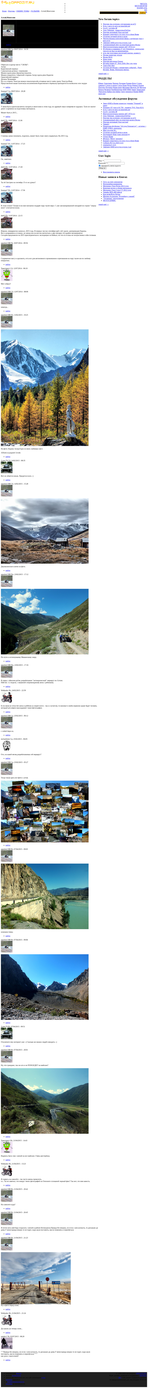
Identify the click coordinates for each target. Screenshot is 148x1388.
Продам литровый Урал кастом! (115, 32)
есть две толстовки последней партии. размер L (122, 53)
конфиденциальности (15, 1382)
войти (8, 45)
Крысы (101, 90)
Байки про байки (113, 92)
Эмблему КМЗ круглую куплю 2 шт (117, 43)
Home (4, 11)
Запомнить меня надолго (111, 166)
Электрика (108, 83)
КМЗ (125, 90)
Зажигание (141, 90)
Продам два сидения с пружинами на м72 (119, 24)
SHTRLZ (143, 1375)
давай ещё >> (103, 74)
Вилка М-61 (108, 57)
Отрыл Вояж (108, 137)
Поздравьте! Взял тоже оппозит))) (116, 134)
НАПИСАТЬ (142, 8)
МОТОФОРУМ (141, 6)
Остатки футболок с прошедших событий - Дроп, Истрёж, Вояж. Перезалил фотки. (122, 69)
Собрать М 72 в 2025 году (113, 143)
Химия (128, 83)
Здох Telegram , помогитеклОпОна (116, 30)
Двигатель (102, 92)
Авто (123, 92)
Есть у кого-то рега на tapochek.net (116, 26)
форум (18, 1373)
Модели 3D (134, 87)
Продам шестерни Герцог (113, 61)
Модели (143, 87)
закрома (9, 1380)
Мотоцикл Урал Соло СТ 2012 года (117, 190)
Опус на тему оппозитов (112, 182)
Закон (134, 90)
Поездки (101, 87)
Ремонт (135, 85)
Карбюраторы (116, 90)
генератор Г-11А (109, 145)
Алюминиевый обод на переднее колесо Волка (121, 45)
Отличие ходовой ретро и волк (115, 36)
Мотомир (126, 87)
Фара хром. (107, 59)
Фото (134, 83)
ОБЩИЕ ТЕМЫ (22, 11)
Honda (135, 92)
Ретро (129, 85)
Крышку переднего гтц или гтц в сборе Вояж (121, 34)
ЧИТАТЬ (143, 4)
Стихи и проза (111, 85)
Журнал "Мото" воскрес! (113, 139)
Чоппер (116, 83)
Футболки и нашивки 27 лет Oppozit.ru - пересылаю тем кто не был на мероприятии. (123, 50)
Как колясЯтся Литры (111, 194)
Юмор (100, 83)
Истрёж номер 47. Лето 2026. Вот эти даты (120, 63)
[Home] (17, 4)
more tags (101, 94)
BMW (141, 92)
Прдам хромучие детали (112, 55)
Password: (102, 163)
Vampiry (106, 124)
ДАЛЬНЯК (35, 11)
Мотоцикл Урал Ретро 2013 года (116, 186)
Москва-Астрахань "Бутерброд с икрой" (119, 196)
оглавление (16, 1375)
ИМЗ (129, 90)
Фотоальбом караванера (112, 184)
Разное (141, 85)
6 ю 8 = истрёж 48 (110, 28)
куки (43, 1378)
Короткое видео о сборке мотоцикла (117, 188)
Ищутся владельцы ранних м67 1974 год (119, 47)
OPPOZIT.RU (141, 1373)
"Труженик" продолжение (113, 198)
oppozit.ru (129, 92)
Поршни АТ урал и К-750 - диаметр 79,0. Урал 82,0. (123, 108)
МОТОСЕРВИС (109, 200)
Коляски (107, 90)
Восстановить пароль (111, 172)
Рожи (125, 85)
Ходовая (122, 83)
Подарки (109, 87)
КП (145, 10)
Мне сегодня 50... (110, 130)
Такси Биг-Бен (109, 65)
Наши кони (117, 87)
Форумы (11, 11)
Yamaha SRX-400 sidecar (112, 192)
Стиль (119, 85)
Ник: (101, 161)
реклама (9, 1384)
